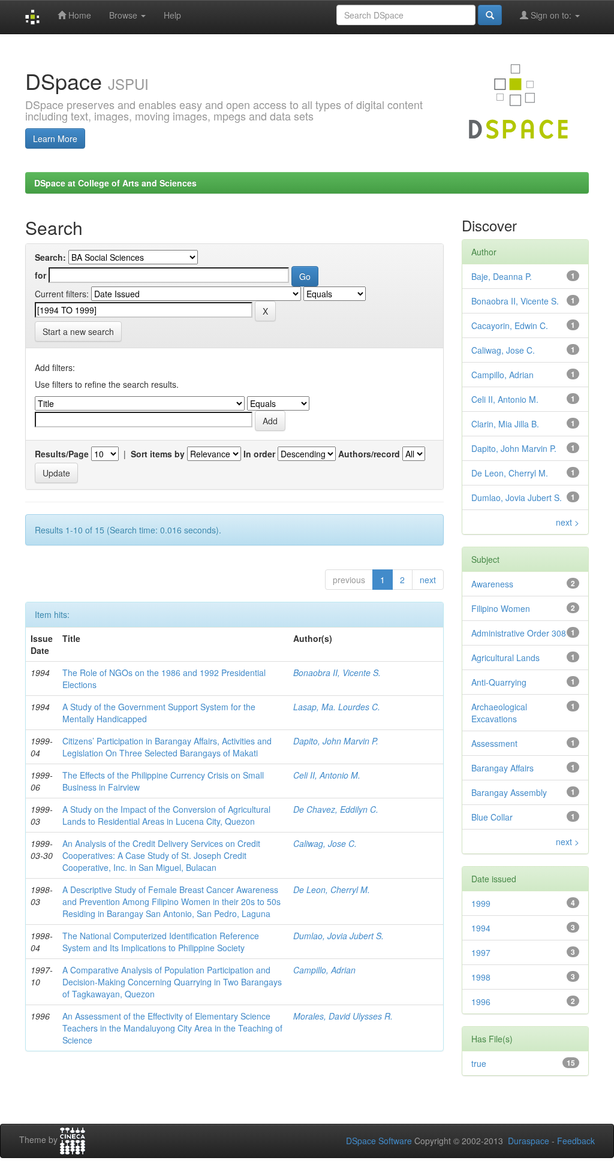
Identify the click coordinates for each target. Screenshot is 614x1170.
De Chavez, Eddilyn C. (335, 809)
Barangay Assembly (509, 792)
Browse (124, 15)
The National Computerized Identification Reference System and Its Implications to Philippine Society (160, 942)
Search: (50, 257)
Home (78, 15)
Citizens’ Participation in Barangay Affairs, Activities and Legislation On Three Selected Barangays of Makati (167, 747)
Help (172, 15)
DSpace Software (379, 1141)
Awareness (492, 584)
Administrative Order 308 (518, 633)
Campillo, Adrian (324, 970)
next (428, 580)
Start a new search (78, 331)
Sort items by (158, 454)
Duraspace (528, 1141)
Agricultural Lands (505, 658)
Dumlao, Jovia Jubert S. (338, 936)
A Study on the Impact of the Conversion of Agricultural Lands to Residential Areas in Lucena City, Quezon (166, 815)
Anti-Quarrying (498, 682)
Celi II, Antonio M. (326, 775)
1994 (480, 928)
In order (259, 454)
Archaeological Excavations (499, 713)
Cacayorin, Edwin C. (509, 325)
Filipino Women (500, 608)
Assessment (494, 743)
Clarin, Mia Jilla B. (505, 424)
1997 (480, 952)
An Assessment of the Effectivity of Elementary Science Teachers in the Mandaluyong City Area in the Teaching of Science (172, 1028)
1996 (480, 1002)
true (478, 1063)
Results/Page (62, 454)
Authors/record (369, 454)
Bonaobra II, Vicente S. (337, 673)
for (40, 275)
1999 (480, 903)
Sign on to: (551, 15)
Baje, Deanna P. (501, 276)
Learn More (55, 138)
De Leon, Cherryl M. (331, 889)
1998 (480, 977)
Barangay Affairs (502, 768)
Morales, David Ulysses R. (343, 1016)
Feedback (576, 1141)
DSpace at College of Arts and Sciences (115, 183)
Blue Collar (492, 817)
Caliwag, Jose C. (325, 843)
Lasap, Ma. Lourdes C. (336, 707)
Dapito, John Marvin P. (335, 741)
